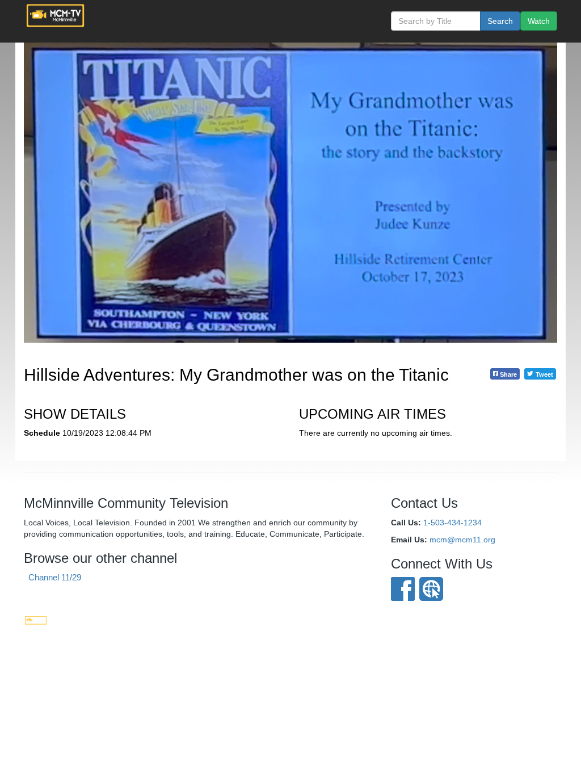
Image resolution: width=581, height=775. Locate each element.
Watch (539, 21)
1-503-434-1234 (452, 522)
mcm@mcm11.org (462, 539)
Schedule (42, 432)
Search (500, 21)
